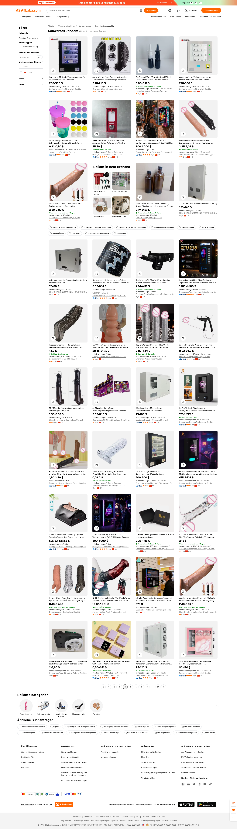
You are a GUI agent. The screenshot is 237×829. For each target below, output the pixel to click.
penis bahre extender (191, 727)
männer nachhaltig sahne (164, 227)
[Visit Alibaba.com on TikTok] (210, 784)
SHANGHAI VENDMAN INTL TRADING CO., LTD (198, 213)
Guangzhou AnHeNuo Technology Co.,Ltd (153, 610)
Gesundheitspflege (66, 26)
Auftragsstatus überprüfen (192, 762)
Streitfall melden (148, 762)
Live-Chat (145, 757)
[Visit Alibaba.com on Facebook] (183, 784)
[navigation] (31, 356)
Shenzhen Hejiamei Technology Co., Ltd (66, 420)
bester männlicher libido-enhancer (132, 227)
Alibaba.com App (167, 804)
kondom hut (121, 233)
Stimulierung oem (29, 733)
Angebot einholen (108, 757)
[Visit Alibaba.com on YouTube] (205, 784)
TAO (137, 816)
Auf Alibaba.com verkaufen (192, 752)
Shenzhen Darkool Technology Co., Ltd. (109, 485)
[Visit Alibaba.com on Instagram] (199, 784)
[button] (141, 10)
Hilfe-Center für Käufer (151, 752)
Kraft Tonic (76, 233)
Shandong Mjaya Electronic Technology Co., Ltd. (155, 483)
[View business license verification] (143, 825)
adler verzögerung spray (166, 727)
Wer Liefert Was (158, 816)
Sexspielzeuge (85, 26)
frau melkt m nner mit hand (137, 733)
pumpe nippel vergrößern (187, 733)
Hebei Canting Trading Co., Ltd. (149, 218)
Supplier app (115, 804)
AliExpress (77, 816)
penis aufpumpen (163, 733)
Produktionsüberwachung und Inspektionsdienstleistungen (74, 774)
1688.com (88, 816)
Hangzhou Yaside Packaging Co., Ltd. (151, 91)
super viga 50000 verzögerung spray (81, 727)
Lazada (116, 816)
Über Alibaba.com (29, 746)
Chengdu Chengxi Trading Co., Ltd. (107, 89)
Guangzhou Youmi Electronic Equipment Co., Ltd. (155, 152)
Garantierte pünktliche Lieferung (75, 762)
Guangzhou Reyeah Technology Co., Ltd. (196, 422)
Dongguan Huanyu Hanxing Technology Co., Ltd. (68, 483)
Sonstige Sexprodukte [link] (104, 26)
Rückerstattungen (149, 767)
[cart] (179, 11)
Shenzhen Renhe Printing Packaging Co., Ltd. (155, 549)
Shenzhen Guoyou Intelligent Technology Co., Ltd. (198, 612)
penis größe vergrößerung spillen (83, 733)
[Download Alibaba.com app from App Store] (186, 804)
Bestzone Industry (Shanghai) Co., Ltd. (65, 89)
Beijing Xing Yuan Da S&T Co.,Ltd (63, 359)
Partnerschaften (188, 773)
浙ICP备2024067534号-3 (188, 825)
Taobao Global (127, 816)
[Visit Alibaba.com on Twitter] (194, 784)
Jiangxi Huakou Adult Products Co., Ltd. (109, 357)
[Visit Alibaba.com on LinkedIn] (188, 784)
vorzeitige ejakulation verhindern (116, 727)
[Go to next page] (163, 686)
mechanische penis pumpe (98, 233)
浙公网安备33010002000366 (163, 825)
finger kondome (208, 227)
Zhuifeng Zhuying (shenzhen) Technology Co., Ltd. (155, 294)
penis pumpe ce (142, 727)
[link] (233, 803)
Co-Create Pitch (28, 757)
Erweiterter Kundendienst (72, 767)
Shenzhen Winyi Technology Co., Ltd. (194, 357)
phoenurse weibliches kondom (33, 727)
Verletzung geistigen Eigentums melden (158, 773)
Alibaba (51, 26)
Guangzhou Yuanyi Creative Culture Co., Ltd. (68, 673)
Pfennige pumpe (188, 227)
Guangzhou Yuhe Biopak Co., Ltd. (106, 675)
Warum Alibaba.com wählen (32, 752)
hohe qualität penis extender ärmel (97, 227)
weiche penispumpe (111, 733)
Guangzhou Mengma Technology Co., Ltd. (197, 549)
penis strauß (210, 733)
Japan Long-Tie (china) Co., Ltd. (62, 152)
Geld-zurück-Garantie (70, 757)
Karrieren (25, 767)
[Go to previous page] (103, 686)
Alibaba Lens (27, 804)
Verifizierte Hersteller (110, 752)
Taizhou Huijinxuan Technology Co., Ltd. (109, 295)
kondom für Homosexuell (53, 733)
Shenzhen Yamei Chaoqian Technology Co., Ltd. (198, 154)
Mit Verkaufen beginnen (191, 757)
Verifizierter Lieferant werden (193, 767)
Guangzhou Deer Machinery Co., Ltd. (108, 154)
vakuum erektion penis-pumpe (64, 227)
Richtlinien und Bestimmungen (74, 780)
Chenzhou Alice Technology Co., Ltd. (64, 218)
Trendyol (145, 816)
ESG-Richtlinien (27, 762)
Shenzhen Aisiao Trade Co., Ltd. (149, 359)
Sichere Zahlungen (69, 752)
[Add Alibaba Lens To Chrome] (64, 804)
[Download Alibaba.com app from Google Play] (206, 804)
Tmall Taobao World (102, 816)
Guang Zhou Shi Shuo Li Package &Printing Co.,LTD (111, 420)
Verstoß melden (148, 778)
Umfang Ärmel (58, 233)
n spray (56, 727)
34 (158, 687)
